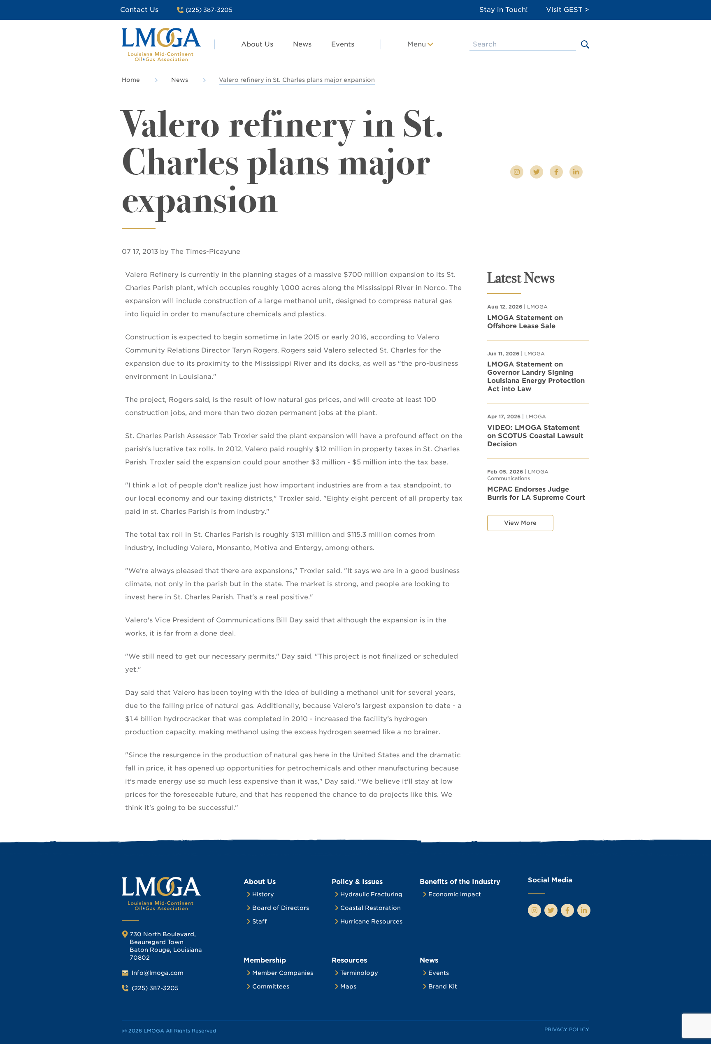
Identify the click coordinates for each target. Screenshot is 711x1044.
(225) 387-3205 (155, 988)
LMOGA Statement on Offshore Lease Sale (525, 322)
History (263, 894)
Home (131, 80)
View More (520, 523)
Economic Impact (454, 894)
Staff (259, 921)
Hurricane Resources (371, 921)
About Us (257, 44)
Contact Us (139, 10)
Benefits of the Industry (460, 882)
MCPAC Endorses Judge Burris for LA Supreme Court (536, 493)
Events (342, 44)
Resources (349, 960)
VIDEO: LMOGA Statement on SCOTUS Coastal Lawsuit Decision (535, 436)
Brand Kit (442, 986)
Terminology (359, 973)
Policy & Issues (357, 882)
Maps (348, 986)
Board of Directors (280, 908)
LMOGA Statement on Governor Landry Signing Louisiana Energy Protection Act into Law (536, 376)
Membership (265, 960)
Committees (270, 986)
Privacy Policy (566, 1029)
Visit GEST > (567, 10)
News (302, 44)
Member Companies (282, 973)
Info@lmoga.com (158, 973)
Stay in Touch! (503, 10)
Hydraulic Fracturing (371, 894)
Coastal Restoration (370, 908)
